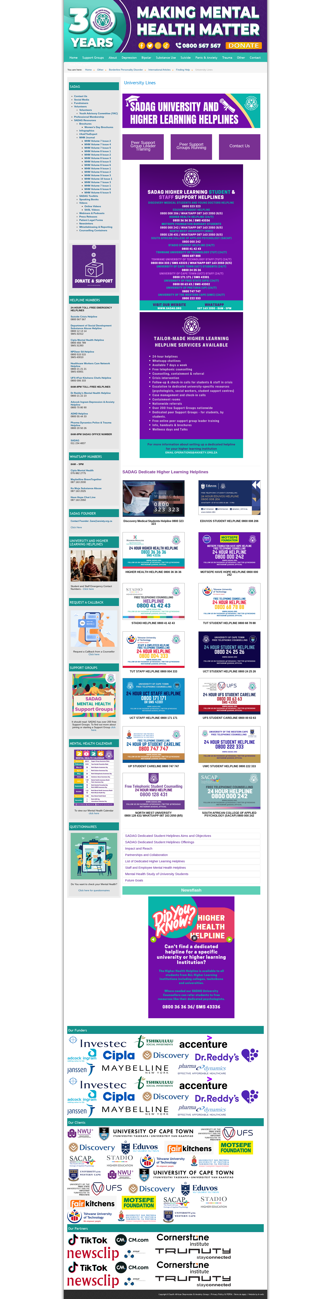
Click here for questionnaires (94, 890)
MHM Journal (87, 137)
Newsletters (86, 223)
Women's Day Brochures (98, 127)
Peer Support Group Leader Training (143, 145)
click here (94, 813)
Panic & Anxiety (206, 58)
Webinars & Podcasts (91, 213)
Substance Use (166, 58)
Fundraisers (81, 103)
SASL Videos (92, 209)
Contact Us (80, 96)
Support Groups (93, 58)
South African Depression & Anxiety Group (189, 1294)
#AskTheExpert (79, 64)
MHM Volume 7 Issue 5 (97, 147)
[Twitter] (150, 45)
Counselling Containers (93, 230)
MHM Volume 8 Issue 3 (97, 158)
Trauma (227, 58)
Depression (129, 58)
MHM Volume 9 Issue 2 (97, 172)
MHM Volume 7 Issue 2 (97, 141)
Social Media (81, 99)
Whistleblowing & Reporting (95, 227)
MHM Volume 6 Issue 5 (97, 192)
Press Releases (88, 216)
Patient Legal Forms (91, 220)
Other (241, 58)
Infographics (86, 130)
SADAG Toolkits (88, 196)
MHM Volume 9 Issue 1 (97, 168)
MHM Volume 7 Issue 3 (97, 182)
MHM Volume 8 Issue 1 (97, 151)
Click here (88, 589)
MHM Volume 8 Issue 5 (97, 161)
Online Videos (92, 206)
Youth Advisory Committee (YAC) (98, 113)
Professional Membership (89, 116)
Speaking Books (89, 199)
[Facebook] (142, 45)
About (113, 58)
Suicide (186, 58)
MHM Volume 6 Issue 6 (97, 189)
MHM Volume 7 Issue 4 (97, 144)
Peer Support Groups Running (191, 146)
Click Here (76, 527)
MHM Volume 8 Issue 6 (97, 165)
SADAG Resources (85, 120)
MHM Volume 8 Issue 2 (97, 154)
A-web (261, 1294)
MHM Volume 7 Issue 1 (97, 185)
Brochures (85, 123)
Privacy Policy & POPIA (221, 1294)
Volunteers (80, 106)
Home (73, 58)
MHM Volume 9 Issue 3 (97, 175)
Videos (83, 202)
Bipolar (146, 58)
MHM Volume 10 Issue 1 (98, 178)
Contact (255, 58)
